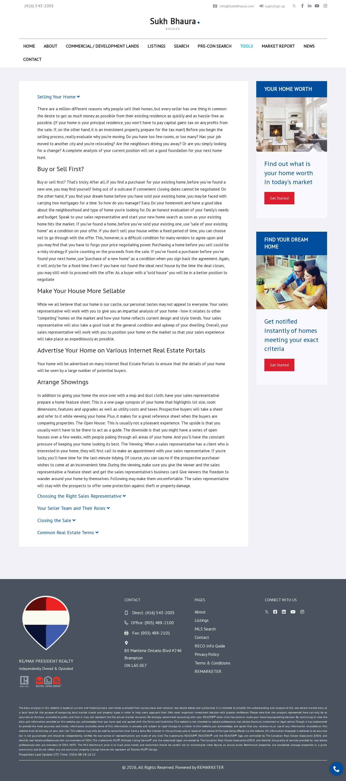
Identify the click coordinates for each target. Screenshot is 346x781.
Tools (246, 46)
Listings (156, 46)
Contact (32, 59)
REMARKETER (208, 671)
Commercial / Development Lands (102, 46)
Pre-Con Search (214, 46)
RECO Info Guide (210, 646)
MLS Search (205, 629)
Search (181, 46)
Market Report (278, 46)
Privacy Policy (207, 654)
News (309, 46)
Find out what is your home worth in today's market (288, 172)
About (50, 46)
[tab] (133, 96)
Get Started (279, 198)
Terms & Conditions (212, 663)
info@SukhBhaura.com (237, 6)
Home (29, 46)
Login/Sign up (275, 6)
